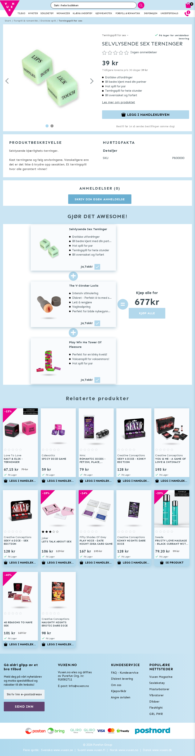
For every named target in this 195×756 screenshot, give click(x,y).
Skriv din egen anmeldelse (100, 199)
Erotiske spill (48, 20)
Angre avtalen (120, 697)
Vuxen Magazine (161, 677)
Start (8, 20)
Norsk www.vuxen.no (124, 750)
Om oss (116, 685)
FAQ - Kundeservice (124, 672)
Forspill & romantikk (26, 20)
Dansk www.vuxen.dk (157, 750)
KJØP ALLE (147, 313)
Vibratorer (156, 695)
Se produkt (174, 562)
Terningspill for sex (70, 20)
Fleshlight (156, 707)
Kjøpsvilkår (118, 691)
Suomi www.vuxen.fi (91, 750)
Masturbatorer (159, 689)
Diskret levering (122, 678)
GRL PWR (156, 714)
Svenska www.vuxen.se (57, 750)
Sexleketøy (157, 683)
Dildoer (154, 701)
